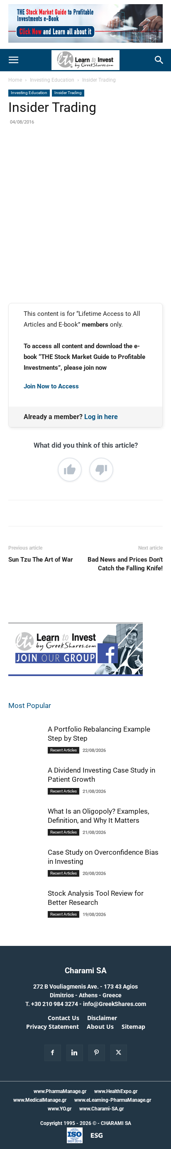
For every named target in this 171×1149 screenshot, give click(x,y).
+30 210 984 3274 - (57, 1004)
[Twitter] (62, 154)
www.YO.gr (59, 1109)
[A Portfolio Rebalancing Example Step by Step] (25, 751)
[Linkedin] (100, 154)
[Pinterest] (81, 154)
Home (15, 80)
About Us (100, 1026)
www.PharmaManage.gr (60, 1091)
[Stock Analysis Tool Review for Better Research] (25, 910)
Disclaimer (102, 1018)
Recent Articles (63, 750)
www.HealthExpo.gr (115, 1091)
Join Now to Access (51, 386)
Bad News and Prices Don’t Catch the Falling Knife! (125, 564)
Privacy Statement (52, 1026)
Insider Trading (99, 80)
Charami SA (86, 970)
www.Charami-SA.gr (101, 1109)
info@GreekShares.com (114, 1004)
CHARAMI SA (116, 1123)
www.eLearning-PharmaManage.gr (112, 1100)
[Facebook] (42, 154)
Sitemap (133, 1026)
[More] (119, 154)
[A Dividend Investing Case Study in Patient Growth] (25, 792)
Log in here (101, 417)
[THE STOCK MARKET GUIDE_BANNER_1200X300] (85, 44)
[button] (13, 60)
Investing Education (52, 80)
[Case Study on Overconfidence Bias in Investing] (25, 869)
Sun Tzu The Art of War (40, 559)
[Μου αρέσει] (70, 470)
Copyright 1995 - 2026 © (68, 1123)
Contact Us (63, 1018)
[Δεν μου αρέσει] (101, 470)
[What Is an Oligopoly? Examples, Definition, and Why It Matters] (25, 837)
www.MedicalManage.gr (39, 1100)
